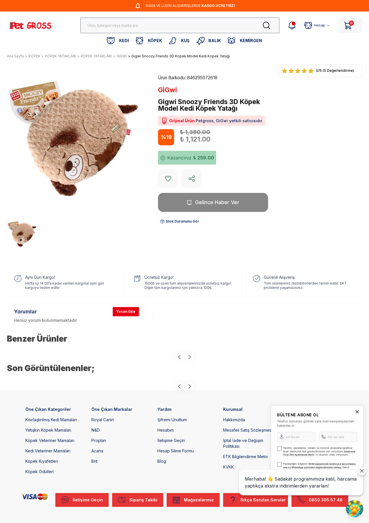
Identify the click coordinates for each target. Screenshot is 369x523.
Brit (94, 461)
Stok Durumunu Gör (182, 221)
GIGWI (121, 56)
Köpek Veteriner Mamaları (49, 440)
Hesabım (165, 430)
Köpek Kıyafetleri (41, 461)
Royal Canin (102, 419)
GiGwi (167, 90)
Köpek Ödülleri (39, 471)
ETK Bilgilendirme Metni (245, 456)
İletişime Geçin (171, 440)
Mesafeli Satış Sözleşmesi (247, 430)
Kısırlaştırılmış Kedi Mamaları (51, 419)
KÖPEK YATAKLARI (60, 56)
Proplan (98, 440)
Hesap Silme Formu (175, 450)
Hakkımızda (234, 419)
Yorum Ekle (125, 311)
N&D (95, 430)
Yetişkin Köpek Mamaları (48, 430)
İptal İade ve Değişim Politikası (243, 443)
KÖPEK (34, 56)
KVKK (228, 466)
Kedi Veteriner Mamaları (47, 450)
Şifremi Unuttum (172, 419)
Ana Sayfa (15, 56)
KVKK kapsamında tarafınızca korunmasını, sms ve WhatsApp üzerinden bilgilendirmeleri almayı (319, 465)
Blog (161, 461)
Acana (97, 450)
